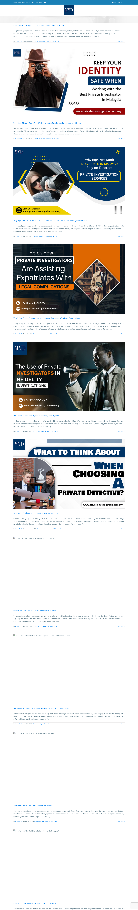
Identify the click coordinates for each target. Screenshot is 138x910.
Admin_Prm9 (18, 41)
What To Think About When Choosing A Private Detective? (36, 513)
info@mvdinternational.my (39, 2)
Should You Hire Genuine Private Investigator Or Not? (34, 611)
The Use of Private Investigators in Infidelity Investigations (36, 415)
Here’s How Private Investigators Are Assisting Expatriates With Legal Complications (46, 318)
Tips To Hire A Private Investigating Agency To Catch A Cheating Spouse (41, 708)
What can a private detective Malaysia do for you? (33, 806)
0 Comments (55, 41)
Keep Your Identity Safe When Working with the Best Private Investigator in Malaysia (47, 123)
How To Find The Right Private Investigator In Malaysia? (35, 903)
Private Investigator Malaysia (43, 41)
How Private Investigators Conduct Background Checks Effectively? (40, 25)
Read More (121, 41)
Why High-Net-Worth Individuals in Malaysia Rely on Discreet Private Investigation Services (50, 220)
